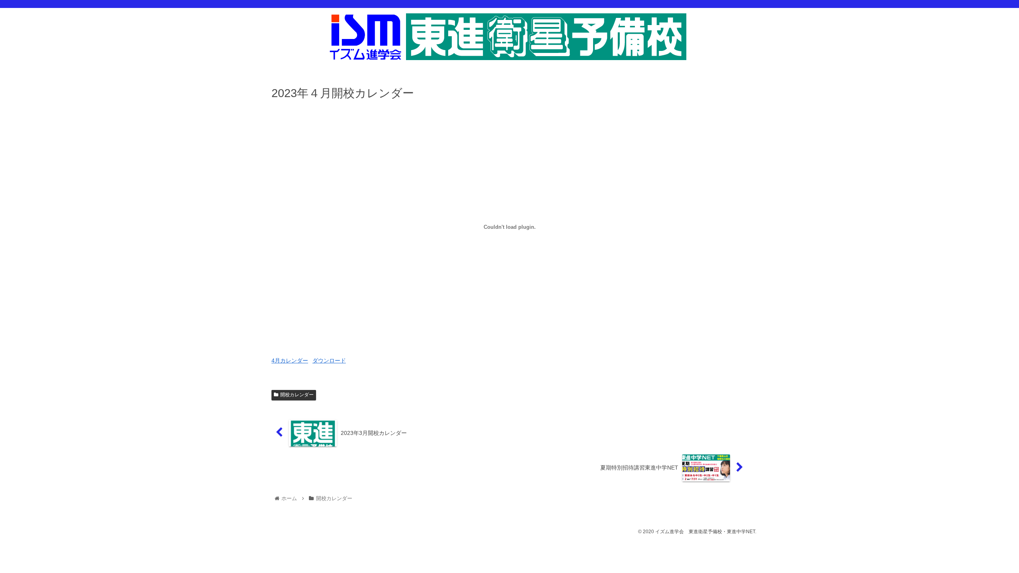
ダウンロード (329, 360)
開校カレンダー (297, 395)
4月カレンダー (289, 360)
